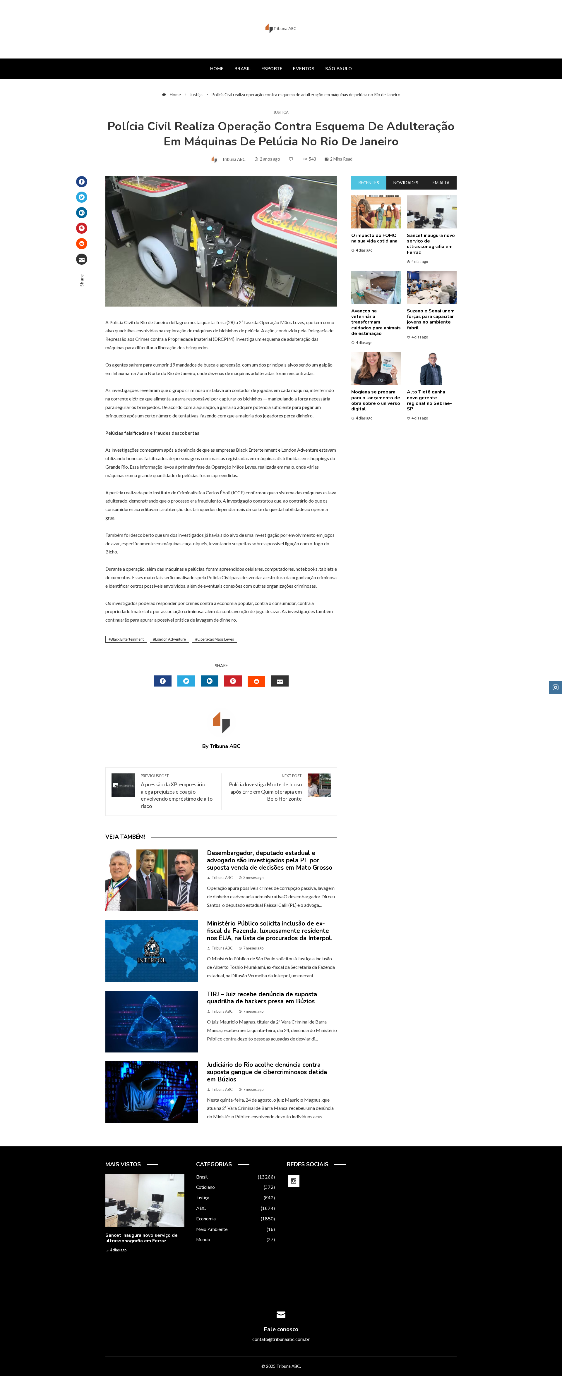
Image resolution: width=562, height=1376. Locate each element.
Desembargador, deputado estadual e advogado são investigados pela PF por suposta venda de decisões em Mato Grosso (269, 860)
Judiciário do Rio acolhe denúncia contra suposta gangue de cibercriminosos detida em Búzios (267, 1072)
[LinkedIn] (81, 212)
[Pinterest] (81, 228)
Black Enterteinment (127, 639)
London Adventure (170, 639)
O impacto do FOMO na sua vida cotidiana (374, 238)
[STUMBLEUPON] (256, 681)
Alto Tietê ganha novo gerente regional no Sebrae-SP (429, 400)
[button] (133, 1272)
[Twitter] (81, 197)
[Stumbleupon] (81, 243)
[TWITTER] (186, 681)
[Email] (81, 259)
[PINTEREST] (233, 681)
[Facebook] (81, 181)
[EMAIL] (280, 681)
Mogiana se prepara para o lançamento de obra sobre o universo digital (375, 400)
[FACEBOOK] (163, 681)
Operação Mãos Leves (215, 639)
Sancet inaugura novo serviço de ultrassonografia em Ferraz (431, 244)
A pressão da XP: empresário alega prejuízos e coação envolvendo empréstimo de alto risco (177, 791)
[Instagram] (293, 1181)
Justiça (281, 112)
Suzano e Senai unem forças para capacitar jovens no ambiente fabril (431, 319)
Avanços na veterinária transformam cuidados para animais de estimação (376, 322)
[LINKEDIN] (209, 681)
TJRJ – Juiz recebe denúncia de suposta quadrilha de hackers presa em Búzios (262, 998)
